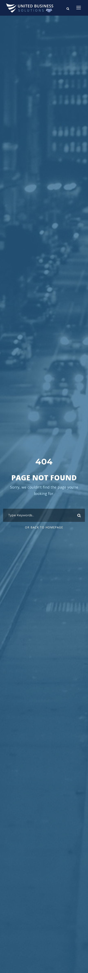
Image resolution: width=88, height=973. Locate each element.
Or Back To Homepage (44, 527)
